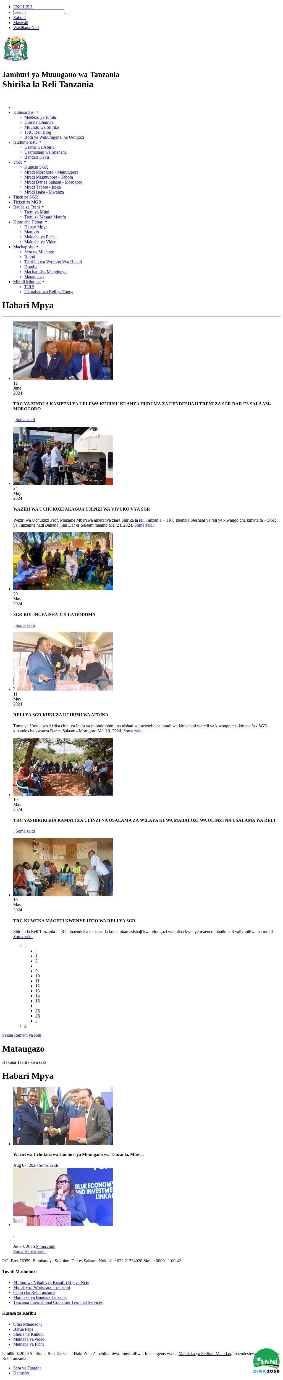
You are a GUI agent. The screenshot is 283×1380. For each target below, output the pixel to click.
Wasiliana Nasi (26, 27)
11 (37, 981)
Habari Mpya (36, 227)
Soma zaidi (25, 419)
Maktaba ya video (28, 1339)
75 (37, 1010)
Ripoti (29, 256)
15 (37, 1000)
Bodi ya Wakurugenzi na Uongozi (54, 137)
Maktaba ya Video (40, 242)
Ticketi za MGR (27, 202)
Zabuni (19, 17)
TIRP (29, 286)
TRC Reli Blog (37, 132)
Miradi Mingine (28, 281)
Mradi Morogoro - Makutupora (51, 172)
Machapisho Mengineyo (45, 271)
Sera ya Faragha (27, 1368)
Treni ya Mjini (36, 212)
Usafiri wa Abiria (39, 147)
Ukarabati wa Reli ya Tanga (48, 291)
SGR (19, 162)
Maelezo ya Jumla (40, 117)
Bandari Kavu (36, 157)
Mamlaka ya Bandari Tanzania (40, 1297)
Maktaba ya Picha (40, 237)
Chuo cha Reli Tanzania (34, 1292)
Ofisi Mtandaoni (27, 1324)
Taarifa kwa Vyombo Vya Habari (53, 261)
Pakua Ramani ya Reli (21, 1035)
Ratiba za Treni (28, 207)
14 (37, 995)
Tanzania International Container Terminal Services (58, 1302)
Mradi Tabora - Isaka (42, 187)
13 (37, 990)
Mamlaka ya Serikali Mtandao (205, 1353)
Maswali (20, 22)
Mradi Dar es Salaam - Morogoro (53, 182)
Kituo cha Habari (30, 222)
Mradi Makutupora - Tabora (48, 177)
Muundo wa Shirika (41, 127)
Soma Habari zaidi (29, 1251)
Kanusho (21, 1373)
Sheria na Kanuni (28, 1334)
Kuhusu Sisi (25, 112)
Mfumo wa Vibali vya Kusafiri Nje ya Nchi (51, 1282)
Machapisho (25, 246)
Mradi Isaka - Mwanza (44, 192)
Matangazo (34, 276)
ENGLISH (23, 6)
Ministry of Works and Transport (41, 1287)
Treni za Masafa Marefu (45, 217)
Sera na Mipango (39, 251)
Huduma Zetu (27, 142)
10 (37, 976)
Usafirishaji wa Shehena (45, 152)
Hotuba (30, 266)
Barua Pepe (23, 1329)
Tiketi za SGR (25, 197)
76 (37, 1015)
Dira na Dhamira (39, 122)
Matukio (31, 232)
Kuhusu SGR (36, 167)
